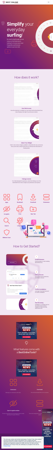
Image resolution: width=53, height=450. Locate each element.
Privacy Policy (7, 445)
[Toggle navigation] (49, 2)
